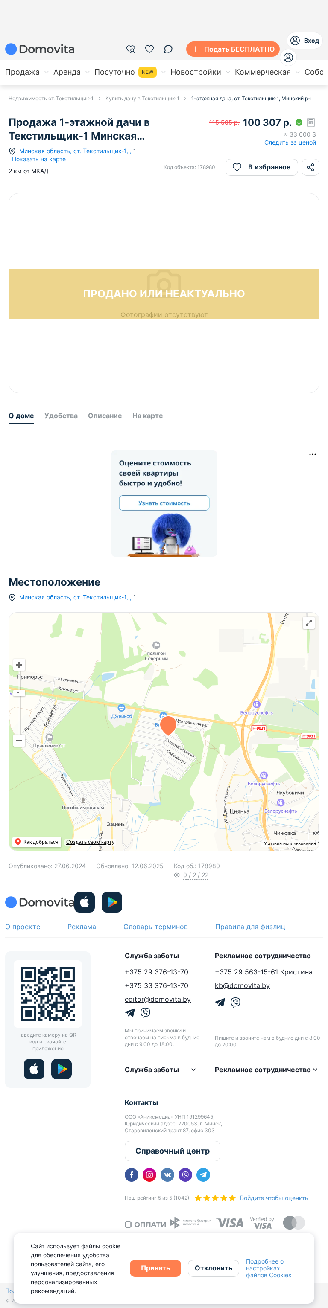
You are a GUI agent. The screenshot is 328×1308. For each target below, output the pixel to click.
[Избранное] (149, 49)
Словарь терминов (155, 926)
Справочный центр (172, 1150)
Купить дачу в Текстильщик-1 (142, 98)
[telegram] (203, 1175)
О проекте (22, 926)
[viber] (185, 1175)
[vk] (167, 1175)
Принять (155, 1268)
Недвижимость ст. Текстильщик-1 (51, 98)
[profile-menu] (288, 57)
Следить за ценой (290, 142)
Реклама (81, 926)
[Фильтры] (130, 49)
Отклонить (213, 1268)
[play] (112, 902)
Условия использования (290, 843)
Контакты (141, 1102)
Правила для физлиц (250, 926)
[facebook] (131, 1175)
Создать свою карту (90, 842)
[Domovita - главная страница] (39, 49)
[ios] (84, 902)
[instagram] (149, 1175)
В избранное (269, 167)
